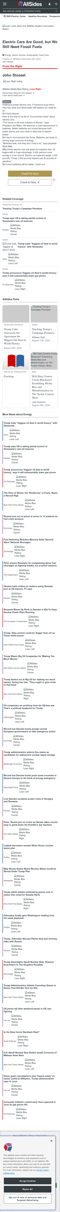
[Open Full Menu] (4, 4)
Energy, (8, 55)
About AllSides (20, 1135)
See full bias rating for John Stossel (17, 93)
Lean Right (35, 88)
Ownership (41, 1135)
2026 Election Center (16, 16)
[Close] (51, 1140)
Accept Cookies (28, 1180)
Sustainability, (32, 55)
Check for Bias (28, 182)
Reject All (28, 1189)
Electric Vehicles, (19, 55)
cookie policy (9, 1173)
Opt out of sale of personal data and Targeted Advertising (28, 1199)
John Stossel (7, 61)
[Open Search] (56, 4)
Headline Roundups (37, 16)
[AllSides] (30, 4)
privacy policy (42, 1170)
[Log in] (49, 4)
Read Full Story (30, 173)
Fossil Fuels (44, 55)
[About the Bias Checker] (54, 180)
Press (31, 1135)
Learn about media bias (12, 95)
